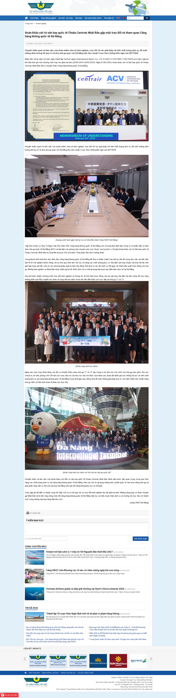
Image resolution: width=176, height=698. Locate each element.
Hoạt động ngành (48, 18)
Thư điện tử (109, 18)
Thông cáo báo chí (67, 673)
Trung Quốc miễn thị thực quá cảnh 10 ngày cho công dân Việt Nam (117, 639)
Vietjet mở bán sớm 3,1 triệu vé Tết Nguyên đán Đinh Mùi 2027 (79, 551)
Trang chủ (29, 23)
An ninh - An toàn (65, 18)
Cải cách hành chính (93, 18)
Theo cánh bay (34, 673)
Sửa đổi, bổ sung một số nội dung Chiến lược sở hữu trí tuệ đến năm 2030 (54, 634)
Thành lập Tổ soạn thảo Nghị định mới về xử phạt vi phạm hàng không (82, 613)
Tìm (147, 18)
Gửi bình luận (140, 538)
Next (151, 659)
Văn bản (78, 18)
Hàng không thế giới (50, 673)
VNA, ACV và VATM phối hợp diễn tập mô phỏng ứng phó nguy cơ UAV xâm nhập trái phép (118, 634)
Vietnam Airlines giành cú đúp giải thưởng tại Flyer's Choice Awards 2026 (85, 588)
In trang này (35, 513)
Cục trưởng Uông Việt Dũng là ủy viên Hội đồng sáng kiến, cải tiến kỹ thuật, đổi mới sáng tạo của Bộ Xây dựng (54, 628)
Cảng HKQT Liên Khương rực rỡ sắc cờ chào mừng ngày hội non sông (82, 570)
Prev (24, 659)
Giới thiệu (34, 18)
